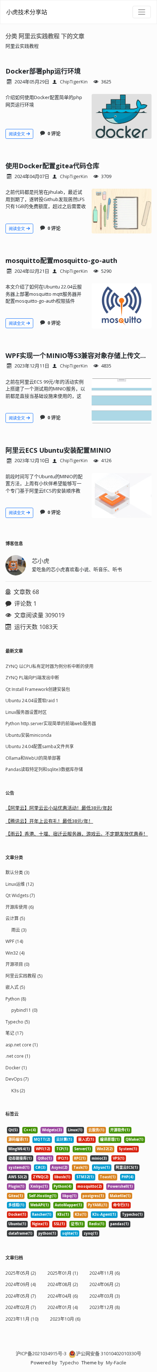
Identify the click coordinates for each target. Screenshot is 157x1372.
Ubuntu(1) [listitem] (17, 1224)
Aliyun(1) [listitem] (101, 1167)
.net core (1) (17, 1056)
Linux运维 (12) (19, 884)
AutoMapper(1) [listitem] (68, 1205)
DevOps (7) (16, 1079)
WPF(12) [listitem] (43, 1149)
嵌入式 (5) (15, 987)
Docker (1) (16, 1068)
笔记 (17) (14, 1033)
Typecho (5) (17, 1022)
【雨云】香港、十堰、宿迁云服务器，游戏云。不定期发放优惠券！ (76, 833)
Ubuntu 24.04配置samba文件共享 (39, 746)
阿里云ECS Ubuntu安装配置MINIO (58, 450)
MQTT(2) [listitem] (42, 1139)
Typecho (69, 1362)
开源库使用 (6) (19, 907)
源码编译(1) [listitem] (18, 1139)
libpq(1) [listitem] (69, 1196)
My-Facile (116, 1362)
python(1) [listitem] (47, 1233)
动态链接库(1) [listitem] (20, 1158)
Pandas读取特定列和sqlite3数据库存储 (44, 769)
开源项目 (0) (17, 964)
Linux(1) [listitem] (75, 1130)
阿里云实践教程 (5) (23, 976)
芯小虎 (40, 561)
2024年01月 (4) (62, 1307)
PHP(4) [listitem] (128, 1177)
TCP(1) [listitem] (62, 1149)
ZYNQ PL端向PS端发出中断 (32, 678)
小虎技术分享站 (26, 12)
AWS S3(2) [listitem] (17, 1177)
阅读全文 (17, 134)
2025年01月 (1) (62, 1273)
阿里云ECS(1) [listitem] (127, 1167)
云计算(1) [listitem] (64, 1139)
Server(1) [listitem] (82, 1149)
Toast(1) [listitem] (108, 1177)
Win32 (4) (14, 953)
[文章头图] (122, 116)
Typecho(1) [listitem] (132, 1214)
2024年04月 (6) (62, 1296)
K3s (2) (18, 1091)
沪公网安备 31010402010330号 (108, 1353)
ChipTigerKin (74, 81)
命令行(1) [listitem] (121, 1205)
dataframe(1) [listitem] (20, 1233)
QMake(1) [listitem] (134, 1139)
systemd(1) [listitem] (19, 1167)
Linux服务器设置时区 (26, 712)
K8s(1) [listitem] (63, 1214)
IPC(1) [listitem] (63, 1158)
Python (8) (15, 999)
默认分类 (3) (17, 872)
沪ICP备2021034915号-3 (41, 1353)
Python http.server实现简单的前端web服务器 (50, 723)
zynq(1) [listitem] (91, 1233)
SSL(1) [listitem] (59, 1224)
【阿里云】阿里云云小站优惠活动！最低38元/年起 (58, 808)
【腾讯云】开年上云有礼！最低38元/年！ (49, 821)
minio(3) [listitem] (99, 1158)
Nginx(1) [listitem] (40, 1224)
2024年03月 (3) (104, 1296)
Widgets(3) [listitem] (52, 1130)
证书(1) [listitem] (77, 1224)
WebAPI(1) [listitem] (39, 1205)
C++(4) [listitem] (30, 1130)
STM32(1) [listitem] (85, 1177)
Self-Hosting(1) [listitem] (43, 1196)
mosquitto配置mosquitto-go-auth (61, 260)
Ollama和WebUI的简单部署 (33, 758)
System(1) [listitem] (128, 1149)
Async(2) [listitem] (59, 1167)
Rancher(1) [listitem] (41, 1214)
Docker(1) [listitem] (17, 1214)
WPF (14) (14, 941)
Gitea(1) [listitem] (15, 1196)
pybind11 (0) (24, 1010)
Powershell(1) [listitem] (120, 1186)
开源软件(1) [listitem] (120, 1130)
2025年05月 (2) (20, 1273)
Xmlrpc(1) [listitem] (39, 1186)
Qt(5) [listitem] (13, 1130)
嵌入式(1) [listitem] (86, 1139)
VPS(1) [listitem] (119, 1158)
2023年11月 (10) (21, 1319)
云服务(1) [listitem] (96, 1130)
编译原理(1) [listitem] (110, 1139)
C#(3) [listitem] (40, 1167)
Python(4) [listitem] (63, 1186)
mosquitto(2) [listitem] (89, 1186)
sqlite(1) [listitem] (70, 1233)
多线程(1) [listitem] (16, 1205)
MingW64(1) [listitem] (19, 1149)
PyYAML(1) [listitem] (97, 1205)
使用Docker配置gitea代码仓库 (52, 165)
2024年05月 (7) (20, 1296)
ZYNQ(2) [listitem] (41, 1177)
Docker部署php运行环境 (43, 71)
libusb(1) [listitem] (62, 1177)
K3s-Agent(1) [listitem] (104, 1214)
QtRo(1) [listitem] (45, 1158)
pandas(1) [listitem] (119, 1224)
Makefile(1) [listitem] (120, 1196)
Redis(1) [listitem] (96, 1224)
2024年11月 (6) (104, 1273)
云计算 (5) (15, 918)
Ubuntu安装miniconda (28, 735)
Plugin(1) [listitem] (16, 1186)
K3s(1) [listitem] (81, 1214)
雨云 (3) (18, 930)
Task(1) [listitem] (80, 1167)
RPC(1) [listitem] (80, 1158)
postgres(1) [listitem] (93, 1196)
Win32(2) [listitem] (105, 1149)
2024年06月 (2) (104, 1284)
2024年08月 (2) (62, 1284)
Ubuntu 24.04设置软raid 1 (31, 700)
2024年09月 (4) (20, 1284)
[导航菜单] (142, 12)
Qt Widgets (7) (20, 895)
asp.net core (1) (21, 1045)
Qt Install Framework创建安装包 (37, 689)
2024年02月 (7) (20, 1307)
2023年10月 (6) (65, 1319)
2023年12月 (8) (104, 1307)
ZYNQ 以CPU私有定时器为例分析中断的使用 (49, 666)
